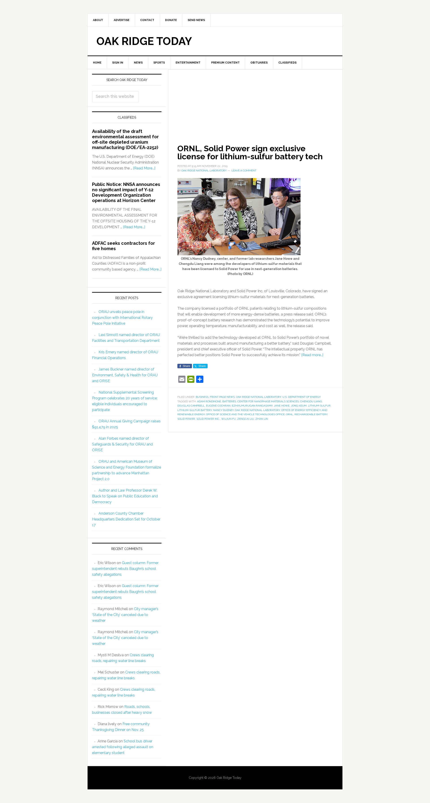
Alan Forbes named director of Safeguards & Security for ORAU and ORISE (122, 444)
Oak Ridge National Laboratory (258, 396)
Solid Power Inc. (208, 418)
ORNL (289, 414)
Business (202, 396)
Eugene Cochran (218, 405)
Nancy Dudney (223, 410)
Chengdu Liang (311, 401)
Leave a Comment (244, 170)
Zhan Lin (261, 418)
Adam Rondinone (209, 401)
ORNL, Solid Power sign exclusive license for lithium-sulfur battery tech (250, 152)
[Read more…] (312, 355)
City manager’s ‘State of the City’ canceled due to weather (125, 615)
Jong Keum (299, 405)
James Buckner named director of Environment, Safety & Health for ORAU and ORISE (125, 375)
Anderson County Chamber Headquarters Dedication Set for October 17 (126, 519)
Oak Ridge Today (144, 41)
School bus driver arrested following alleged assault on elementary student (122, 747)
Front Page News (222, 396)
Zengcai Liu (245, 418)
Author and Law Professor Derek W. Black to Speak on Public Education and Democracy (125, 496)
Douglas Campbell (191, 405)
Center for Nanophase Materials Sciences (268, 401)
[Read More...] (144, 168)
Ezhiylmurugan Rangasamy (252, 405)
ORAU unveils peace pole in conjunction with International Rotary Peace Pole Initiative (122, 318)
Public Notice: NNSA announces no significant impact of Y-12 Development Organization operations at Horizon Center (126, 192)
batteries (229, 401)
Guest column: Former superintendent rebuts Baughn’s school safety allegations (125, 569)
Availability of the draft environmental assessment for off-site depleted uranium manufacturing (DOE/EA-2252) (125, 139)
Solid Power (186, 418)
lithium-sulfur (319, 405)
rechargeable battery (311, 414)
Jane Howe (282, 405)
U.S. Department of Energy (301, 396)
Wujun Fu (228, 418)
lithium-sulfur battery (194, 410)
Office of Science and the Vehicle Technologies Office (245, 414)
